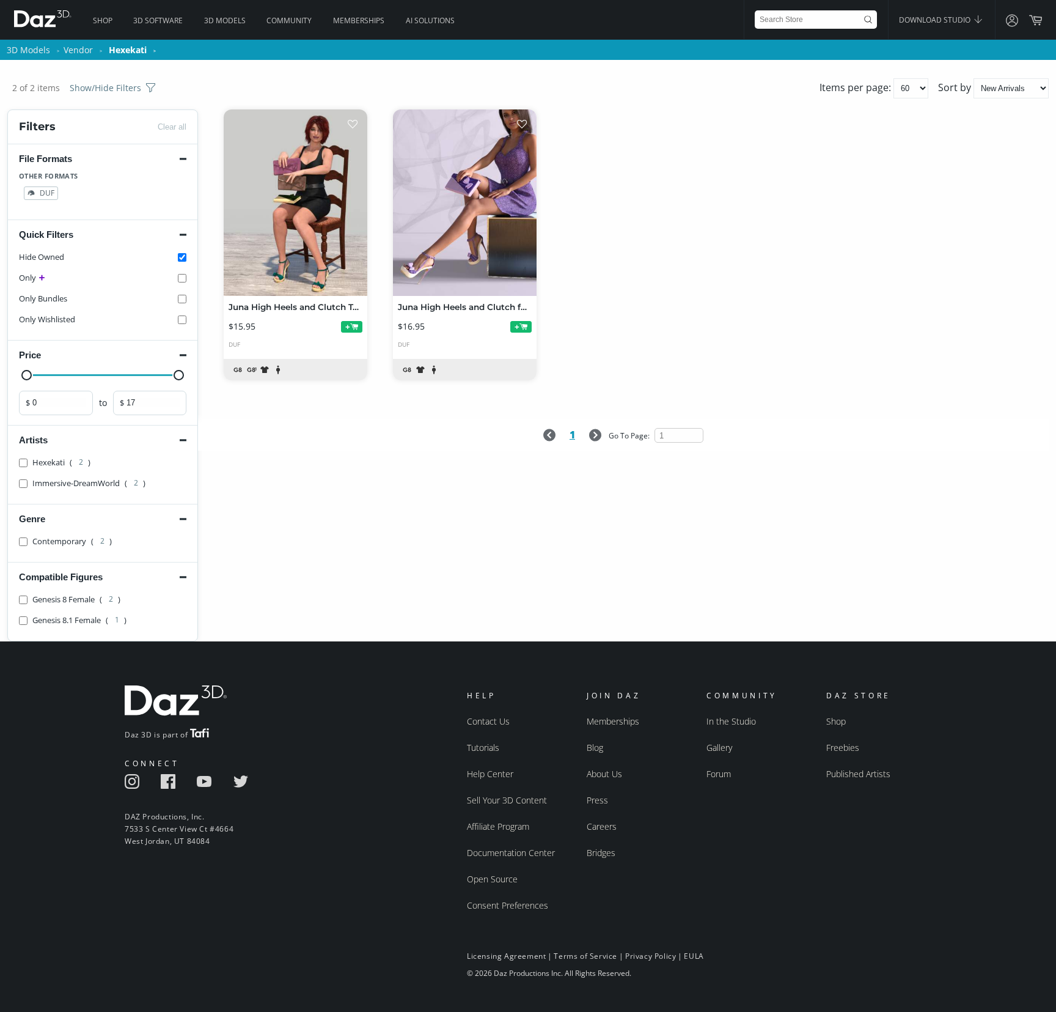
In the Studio (731, 721)
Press (597, 800)
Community (289, 20)
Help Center (490, 774)
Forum (718, 774)
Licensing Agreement (506, 956)
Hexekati (128, 50)
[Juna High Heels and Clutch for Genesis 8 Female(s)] (465, 202)
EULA (693, 956)
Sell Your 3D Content (507, 800)
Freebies (842, 747)
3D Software (158, 20)
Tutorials (483, 747)
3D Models (225, 20)
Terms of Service (585, 956)
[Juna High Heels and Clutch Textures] (295, 202)
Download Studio (935, 20)
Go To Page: (630, 435)
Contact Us (488, 721)
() (61, 462)
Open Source (492, 879)
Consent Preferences (507, 905)
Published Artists (858, 774)
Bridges (601, 853)
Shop (102, 20)
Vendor (78, 50)
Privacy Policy (650, 956)
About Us (604, 774)
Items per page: (856, 87)
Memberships (358, 20)
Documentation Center (511, 853)
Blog (595, 747)
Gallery (719, 747)
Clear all (172, 126)
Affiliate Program (498, 826)
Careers (602, 826)
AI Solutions (430, 20)
